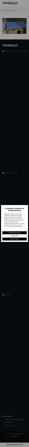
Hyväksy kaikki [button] (14, 239)
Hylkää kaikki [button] (14, 235)
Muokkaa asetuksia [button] (14, 232)
